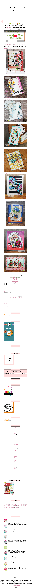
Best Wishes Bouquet (7, 75)
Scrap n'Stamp (11, 504)
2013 (15, 462)
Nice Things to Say (22, 43)
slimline (22, 506)
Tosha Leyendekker (15, 281)
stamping (25, 506)
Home (15, 306)
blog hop (18, 505)
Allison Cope (15, 276)
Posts (5, 314)
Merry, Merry (6, 228)
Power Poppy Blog (15, 282)
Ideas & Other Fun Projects (9, 373)
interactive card (5, 506)
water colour (17, 507)
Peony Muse (23, 44)
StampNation (15, 504)
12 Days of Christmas (15, 444)
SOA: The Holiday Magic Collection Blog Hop (12, 534)
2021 (15, 433)
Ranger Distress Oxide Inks (21, 297)
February (15, 456)
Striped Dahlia (6, 173)
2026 (15, 427)
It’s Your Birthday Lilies (7, 48)
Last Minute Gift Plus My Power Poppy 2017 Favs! (15, 439)
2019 (15, 435)
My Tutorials (14, 371)
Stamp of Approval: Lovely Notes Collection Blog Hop (13, 523)
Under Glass (11, 44)
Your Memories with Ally (16, 9)
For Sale (20, 371)
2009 (15, 467)
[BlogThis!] (19, 296)
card (21, 505)
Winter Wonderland (7, 44)
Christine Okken (12, 277)
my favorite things (16, 506)
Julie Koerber (15, 278)
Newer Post (24, 306)
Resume (18, 373)
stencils (9, 507)
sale (20, 506)
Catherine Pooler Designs (7, 502)
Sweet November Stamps (21, 504)
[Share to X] (19, 296)
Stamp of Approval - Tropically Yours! (12, 566)
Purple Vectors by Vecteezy (16, 585)
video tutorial (12, 507)
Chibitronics (19, 502)
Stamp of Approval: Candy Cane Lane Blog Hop (13, 550)
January (15, 457)
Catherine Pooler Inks (13, 502)
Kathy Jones (15, 280)
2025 (15, 428)
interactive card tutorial (11, 506)
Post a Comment (5, 303)
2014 (14, 461)
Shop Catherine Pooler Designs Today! (12, 539)
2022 (15, 432)
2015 (15, 460)
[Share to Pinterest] (21, 296)
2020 (15, 434)
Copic (26, 502)
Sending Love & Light (7, 99)
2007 (15, 469)
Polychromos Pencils (14, 503)
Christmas (22, 502)
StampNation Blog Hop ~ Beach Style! (12, 561)
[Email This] (18, 296)
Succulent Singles (16, 44)
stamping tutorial (5, 507)
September (15, 448)
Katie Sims (15, 279)
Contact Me (24, 373)
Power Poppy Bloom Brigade (13, 297)
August (15, 449)
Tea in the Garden (16, 43)
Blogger (16, 475)
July (15, 450)
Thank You (12, 505)
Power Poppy (7, 297)
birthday (15, 505)
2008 (15, 468)
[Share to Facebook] (20, 296)
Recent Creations (15, 443)
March (15, 455)
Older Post (6, 306)
